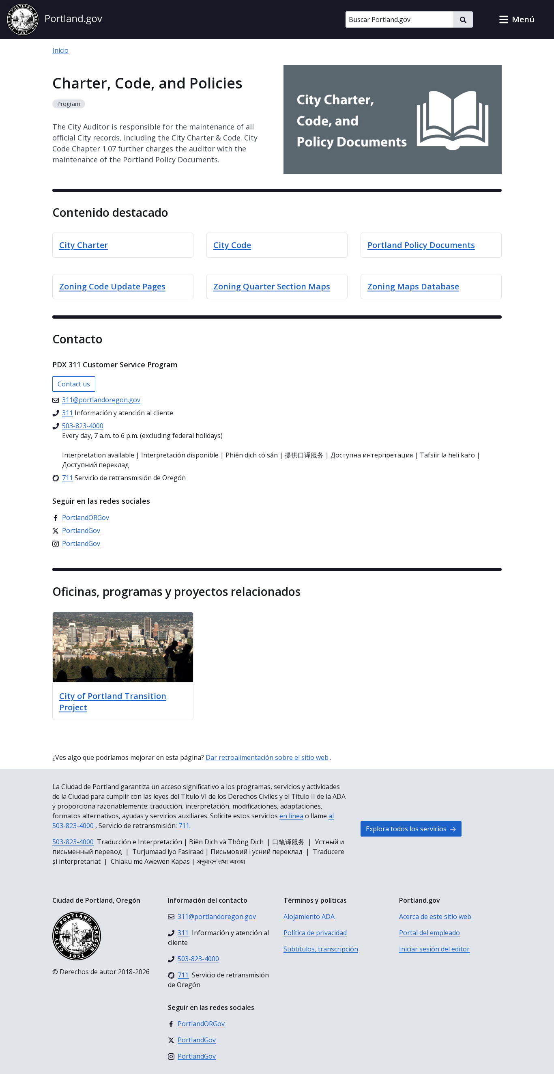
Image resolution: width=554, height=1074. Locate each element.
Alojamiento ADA (309, 916)
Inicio (60, 50)
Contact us (74, 384)
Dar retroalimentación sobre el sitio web (267, 757)
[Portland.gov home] (54, 19)
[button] (517, 19)
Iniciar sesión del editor (434, 949)
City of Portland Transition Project (112, 701)
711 (183, 825)
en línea (291, 815)
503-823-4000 (73, 841)
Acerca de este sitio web (435, 916)
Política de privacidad (315, 932)
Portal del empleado (429, 932)
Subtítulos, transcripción (320, 949)
